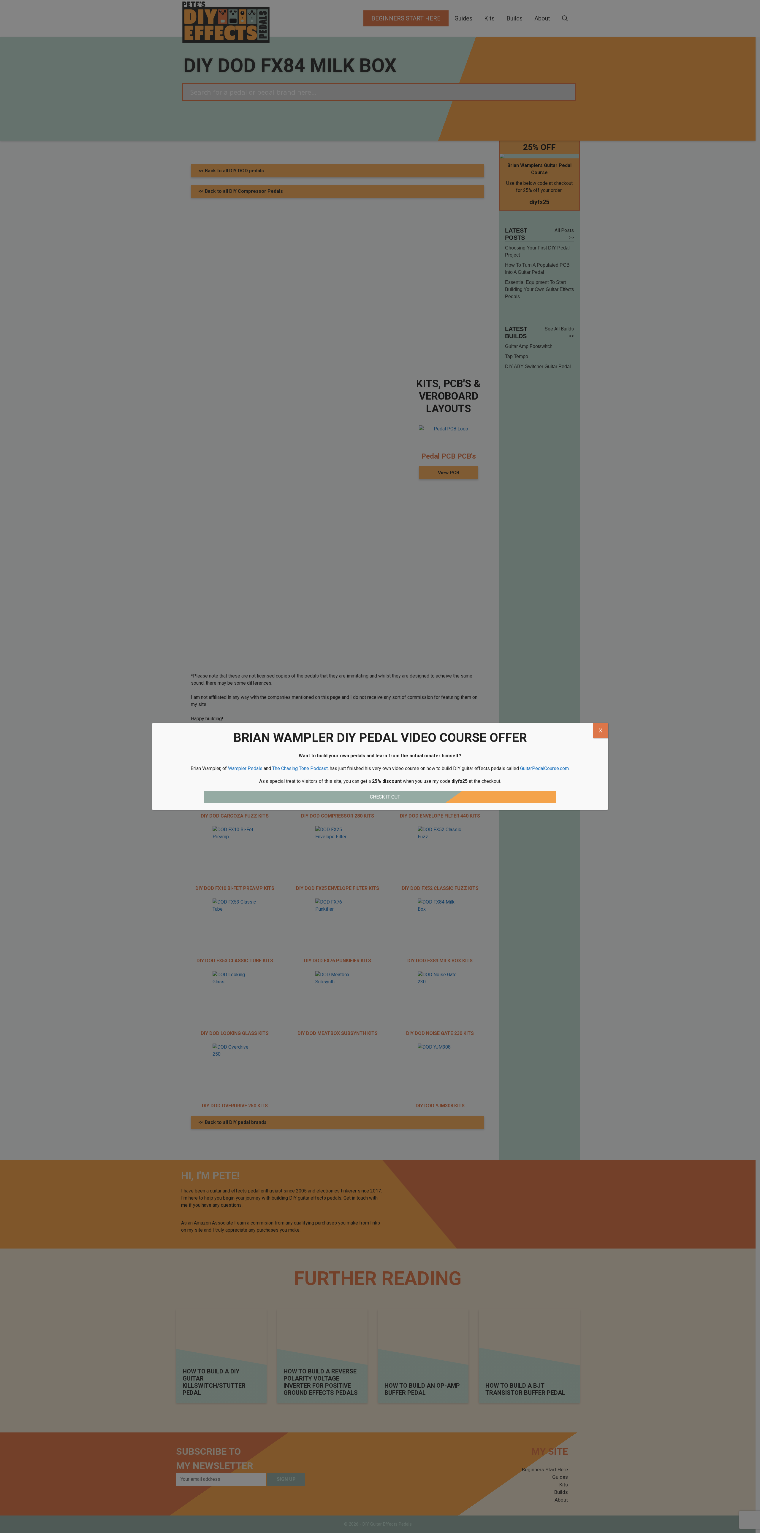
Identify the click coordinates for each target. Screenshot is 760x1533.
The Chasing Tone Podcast (300, 768)
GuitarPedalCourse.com (544, 768)
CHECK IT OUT (385, 797)
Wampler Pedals (245, 768)
